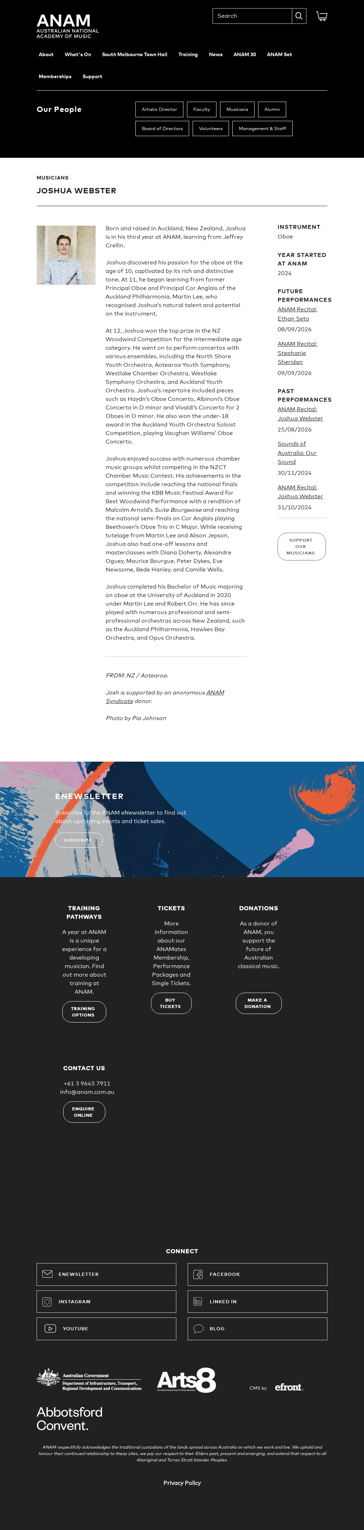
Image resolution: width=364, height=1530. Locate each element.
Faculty (201, 109)
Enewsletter (79, 1274)
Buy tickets (170, 1003)
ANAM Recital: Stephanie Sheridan (297, 353)
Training (188, 54)
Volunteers (211, 129)
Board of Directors (162, 129)
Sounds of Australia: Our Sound (297, 453)
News (216, 54)
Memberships (55, 76)
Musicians (237, 109)
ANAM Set (279, 54)
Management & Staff (262, 129)
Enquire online (83, 1112)
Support (92, 76)
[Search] (299, 16)
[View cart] (321, 16)
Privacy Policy (182, 1483)
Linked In (223, 1302)
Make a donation (258, 1003)
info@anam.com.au (87, 1092)
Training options (83, 1012)
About (46, 54)
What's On (78, 54)
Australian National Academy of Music (77, 26)
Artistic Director (159, 109)
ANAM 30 (245, 54)
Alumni (272, 109)
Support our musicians (301, 546)
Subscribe (78, 840)
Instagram (75, 1302)
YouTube (76, 1329)
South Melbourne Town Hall (134, 54)
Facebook (225, 1274)
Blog (217, 1329)
